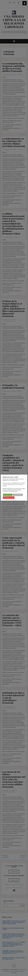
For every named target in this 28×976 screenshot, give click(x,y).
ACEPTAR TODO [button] (7, 495)
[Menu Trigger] (24, 3)
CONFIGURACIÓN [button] (18, 495)
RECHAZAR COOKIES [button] (9, 497)
